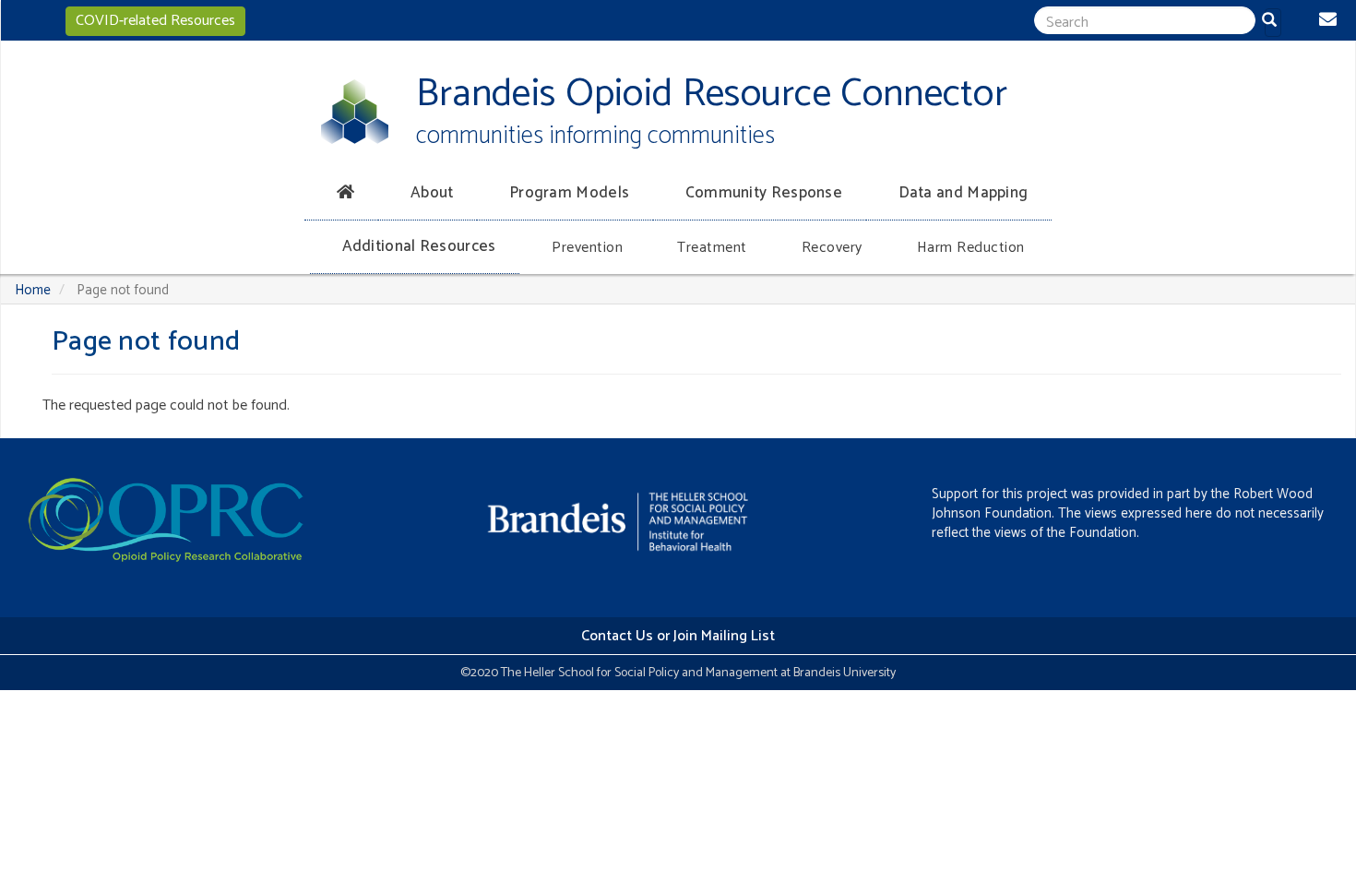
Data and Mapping (963, 193)
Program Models (569, 193)
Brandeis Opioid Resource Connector (711, 94)
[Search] (1273, 22)
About (432, 193)
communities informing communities (595, 136)
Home (33, 290)
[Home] (354, 111)
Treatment (712, 247)
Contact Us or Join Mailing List (678, 636)
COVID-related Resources (155, 20)
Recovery (832, 247)
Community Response (763, 193)
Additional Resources (419, 246)
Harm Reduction (971, 247)
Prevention (587, 247)
